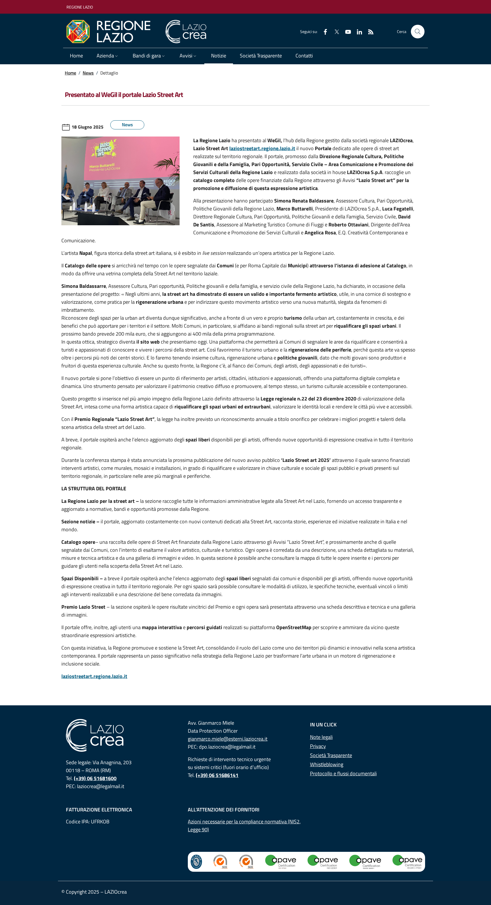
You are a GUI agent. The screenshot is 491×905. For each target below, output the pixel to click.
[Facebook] (323, 31)
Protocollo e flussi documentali (343, 773)
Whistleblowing (326, 764)
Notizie (218, 55)
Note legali (321, 737)
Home (76, 55)
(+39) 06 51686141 (217, 775)
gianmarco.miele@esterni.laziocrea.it (227, 739)
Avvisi (186, 55)
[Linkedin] (357, 31)
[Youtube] (345, 31)
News (88, 72)
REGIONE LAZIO (79, 7)
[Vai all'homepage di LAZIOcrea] (138, 31)
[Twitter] (334, 31)
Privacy (318, 746)
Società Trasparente (261, 55)
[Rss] (368, 31)
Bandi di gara (147, 55)
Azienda (105, 55)
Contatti (304, 55)
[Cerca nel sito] (418, 31)
